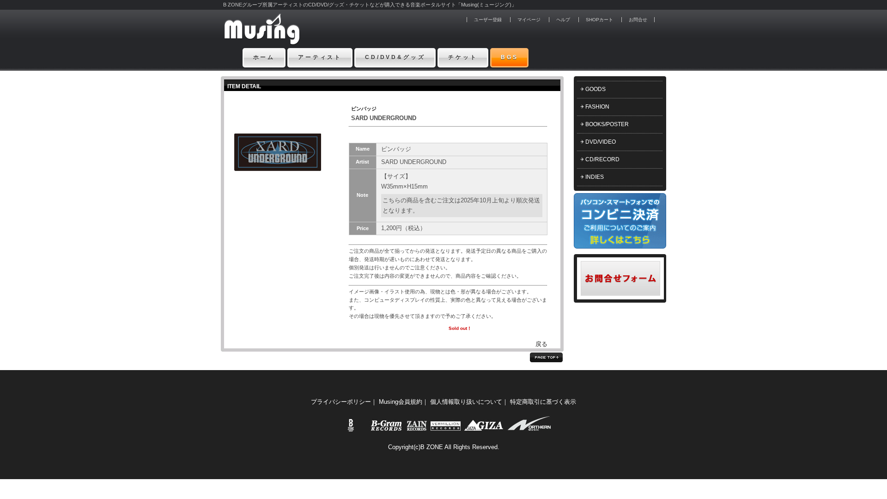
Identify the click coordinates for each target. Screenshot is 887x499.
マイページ (529, 19)
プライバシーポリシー (341, 401)
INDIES (594, 177)
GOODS (595, 89)
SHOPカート (599, 19)
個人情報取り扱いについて (466, 401)
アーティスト (320, 57)
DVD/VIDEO (600, 142)
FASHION (597, 106)
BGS (509, 57)
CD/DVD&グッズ (395, 57)
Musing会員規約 (400, 401)
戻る (541, 344)
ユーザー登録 (488, 19)
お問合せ (638, 19)
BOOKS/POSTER (607, 124)
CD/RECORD (602, 159)
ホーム (264, 57)
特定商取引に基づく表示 (543, 401)
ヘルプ (563, 19)
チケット (462, 57)
